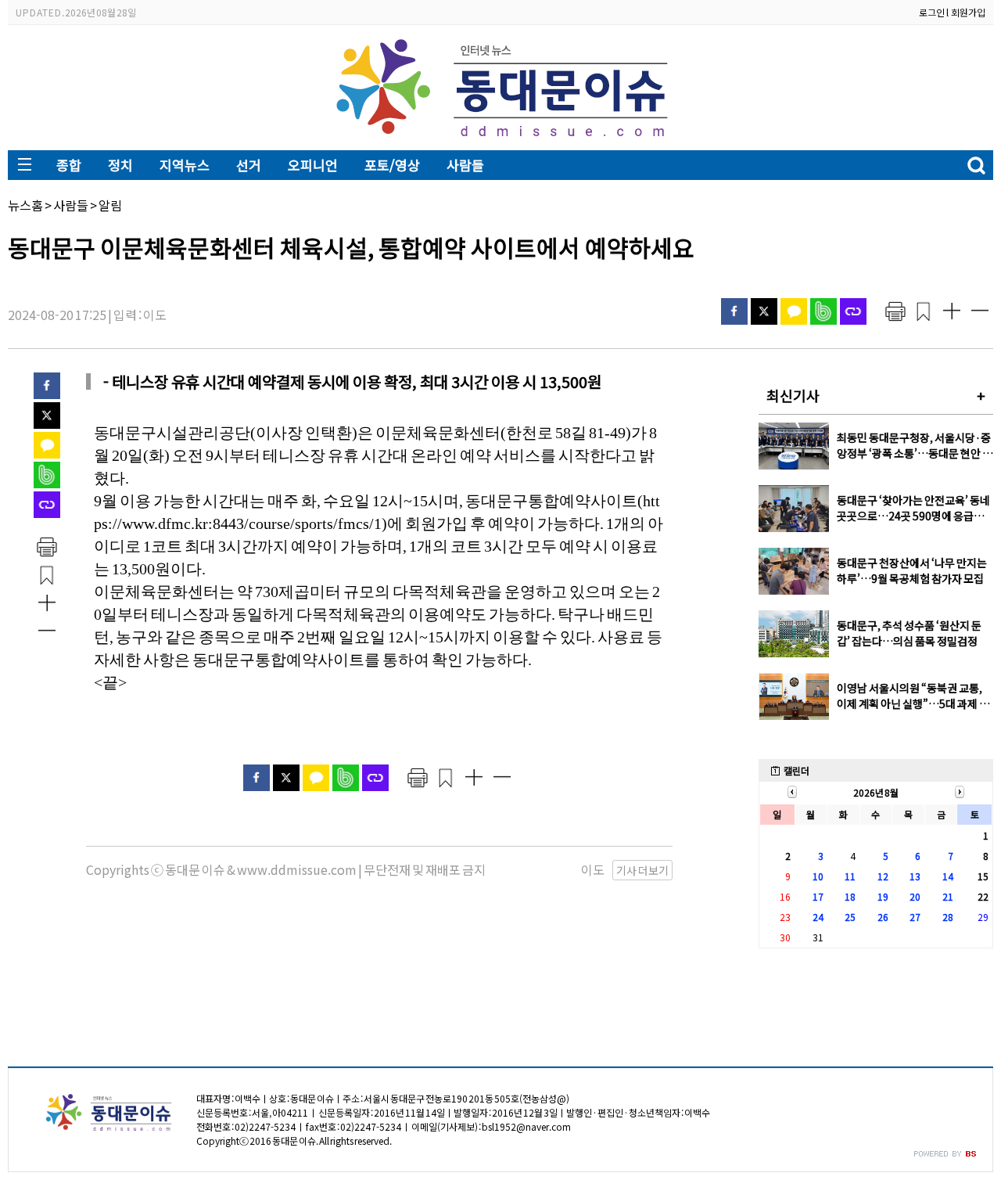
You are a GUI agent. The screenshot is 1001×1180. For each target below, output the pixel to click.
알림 (110, 205)
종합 (68, 164)
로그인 (932, 12)
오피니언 (313, 164)
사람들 (465, 164)
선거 (248, 164)
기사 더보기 (642, 870)
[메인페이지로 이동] (501, 138)
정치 (120, 164)
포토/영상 (392, 164)
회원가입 (968, 12)
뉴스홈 (25, 205)
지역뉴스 (185, 164)
